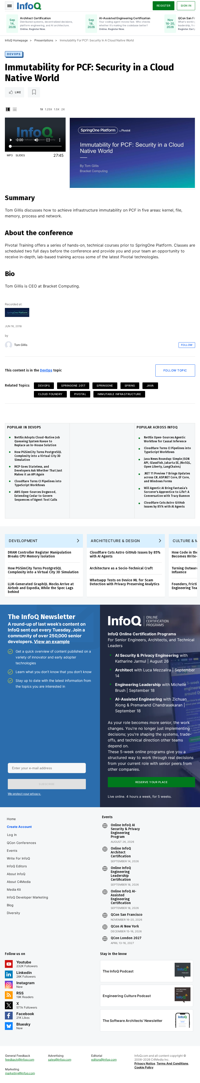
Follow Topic (175, 370)
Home (11, 819)
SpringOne (105, 385)
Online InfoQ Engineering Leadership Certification (121, 874)
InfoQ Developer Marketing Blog (27, 901)
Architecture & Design (115, 540)
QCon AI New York (125, 926)
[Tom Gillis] (8, 345)
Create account (19, 827)
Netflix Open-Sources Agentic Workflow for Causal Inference (165, 439)
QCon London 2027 (126, 938)
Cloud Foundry (50, 394)
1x (41, 109)
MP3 (10, 155)
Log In (12, 835)
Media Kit (14, 889)
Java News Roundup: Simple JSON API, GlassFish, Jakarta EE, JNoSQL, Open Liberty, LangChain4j (167, 462)
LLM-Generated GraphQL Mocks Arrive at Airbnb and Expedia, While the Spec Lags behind (41, 588)
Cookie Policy (143, 1067)
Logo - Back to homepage (29, 5)
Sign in (186, 5)
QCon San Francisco (126, 915)
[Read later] (34, 92)
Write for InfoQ (18, 858)
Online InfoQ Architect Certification (121, 852)
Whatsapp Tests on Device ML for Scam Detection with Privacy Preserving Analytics (124, 582)
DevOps (13, 54)
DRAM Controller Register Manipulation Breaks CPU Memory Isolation (39, 554)
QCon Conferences (21, 843)
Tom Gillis (20, 345)
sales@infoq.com (59, 1059)
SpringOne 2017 (73, 385)
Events (12, 850)
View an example (52, 641)
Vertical (8, 109)
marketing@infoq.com (20, 1073)
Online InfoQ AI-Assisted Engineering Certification (123, 897)
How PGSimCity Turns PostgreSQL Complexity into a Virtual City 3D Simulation (37, 456)
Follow (187, 345)
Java (150, 385)
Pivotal (80, 394)
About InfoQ (16, 874)
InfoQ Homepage (16, 40)
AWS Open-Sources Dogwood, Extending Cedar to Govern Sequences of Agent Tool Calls (35, 495)
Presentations (43, 40)
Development (23, 540)
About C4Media (18, 882)
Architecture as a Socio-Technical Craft (121, 568)
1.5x (56, 109)
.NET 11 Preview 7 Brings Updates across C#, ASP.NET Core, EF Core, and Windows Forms (167, 477)
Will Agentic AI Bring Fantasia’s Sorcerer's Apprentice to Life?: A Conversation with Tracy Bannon (167, 492)
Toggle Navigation (9, 5)
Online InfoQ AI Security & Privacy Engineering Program (125, 831)
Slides (20, 155)
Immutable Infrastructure (119, 394)
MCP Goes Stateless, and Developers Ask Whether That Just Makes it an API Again (38, 470)
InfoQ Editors (17, 866)
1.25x (48, 109)
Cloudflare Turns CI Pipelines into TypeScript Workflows (37, 483)
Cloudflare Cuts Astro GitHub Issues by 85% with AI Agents (164, 504)
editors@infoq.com (104, 1059)
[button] (47, 784)
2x (63, 109)
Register (163, 5)
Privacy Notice (144, 1063)
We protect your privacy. (24, 794)
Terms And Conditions (172, 1063)
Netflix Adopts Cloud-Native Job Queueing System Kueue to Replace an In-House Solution (37, 441)
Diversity (13, 913)
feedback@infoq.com (19, 1059)
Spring (130, 385)
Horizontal (15, 109)
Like (18, 92)
